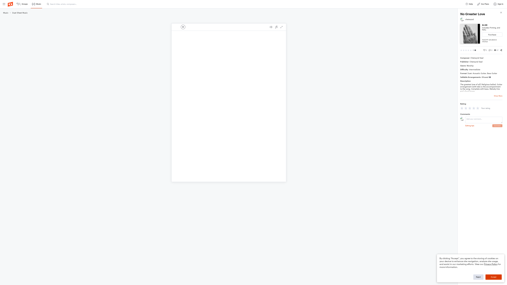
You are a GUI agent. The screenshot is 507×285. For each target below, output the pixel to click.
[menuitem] (4, 4)
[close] (501, 13)
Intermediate (474, 69)
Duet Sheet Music (20, 13)
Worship (470, 66)
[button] (475, 50)
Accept (493, 277)
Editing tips (469, 126)
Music (5, 13)
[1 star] (462, 108)
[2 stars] (466, 108)
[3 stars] (469, 108)
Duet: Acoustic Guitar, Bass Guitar (482, 73)
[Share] (501, 50)
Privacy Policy (490, 264)
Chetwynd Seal (476, 58)
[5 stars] (477, 108)
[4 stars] (473, 108)
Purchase (492, 35)
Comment (497, 126)
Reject (478, 277)
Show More (498, 96)
